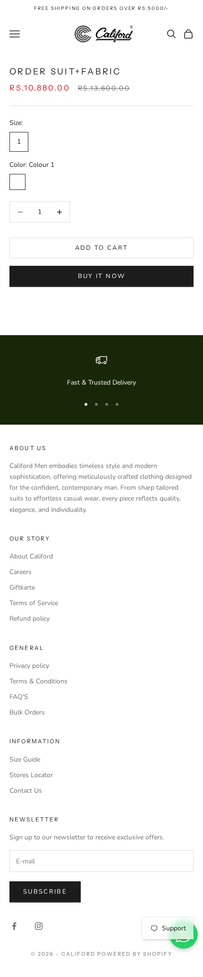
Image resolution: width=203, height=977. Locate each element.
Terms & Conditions (38, 681)
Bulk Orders (27, 712)
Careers (20, 571)
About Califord (31, 556)
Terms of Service (33, 603)
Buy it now (101, 276)
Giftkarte (22, 587)
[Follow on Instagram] (38, 926)
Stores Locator (31, 775)
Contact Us (25, 790)
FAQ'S (18, 696)
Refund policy (29, 618)
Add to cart (101, 248)
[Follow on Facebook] (14, 926)
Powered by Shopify (134, 954)
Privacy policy (29, 665)
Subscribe (45, 891)
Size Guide (24, 759)
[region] (101, 371)
